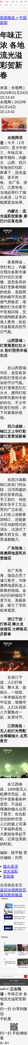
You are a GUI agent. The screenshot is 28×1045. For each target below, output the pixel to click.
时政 (7, 1)
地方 (1, 5)
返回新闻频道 (11, 895)
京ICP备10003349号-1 (7, 983)
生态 (11, 5)
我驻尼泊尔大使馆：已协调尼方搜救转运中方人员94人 (20, 923)
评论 (17, 1)
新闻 (13, 1)
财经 (26, 1)
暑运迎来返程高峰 (23, 967)
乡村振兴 (6, 5)
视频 (21, 1)
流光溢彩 (10, 871)
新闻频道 (8, 18)
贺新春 (8, 876)
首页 (3, 1)
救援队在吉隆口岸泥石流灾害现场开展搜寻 (10, 963)
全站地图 (16, 980)
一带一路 (16, 5)
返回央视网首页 (13, 890)
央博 (21, 5)
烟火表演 (10, 866)
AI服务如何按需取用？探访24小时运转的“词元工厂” (20, 906)
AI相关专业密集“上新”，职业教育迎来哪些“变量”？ (20, 912)
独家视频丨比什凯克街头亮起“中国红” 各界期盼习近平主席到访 (20, 917)
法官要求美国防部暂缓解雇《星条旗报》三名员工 (20, 928)
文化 (25, 5)
